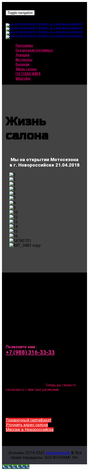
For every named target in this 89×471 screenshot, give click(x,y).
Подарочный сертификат (34, 50)
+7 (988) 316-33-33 (30, 352)
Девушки (22, 55)
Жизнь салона (26, 69)
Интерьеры (24, 59)
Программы (24, 45)
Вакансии (22, 64)
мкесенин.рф (58, 452)
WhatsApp (23, 78)
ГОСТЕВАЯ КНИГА (28, 74)
